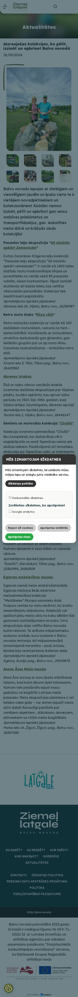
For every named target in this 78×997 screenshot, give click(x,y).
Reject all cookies (20, 527)
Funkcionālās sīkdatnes (27, 497)
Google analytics (23, 511)
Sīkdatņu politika (20, 483)
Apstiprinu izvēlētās (54, 527)
